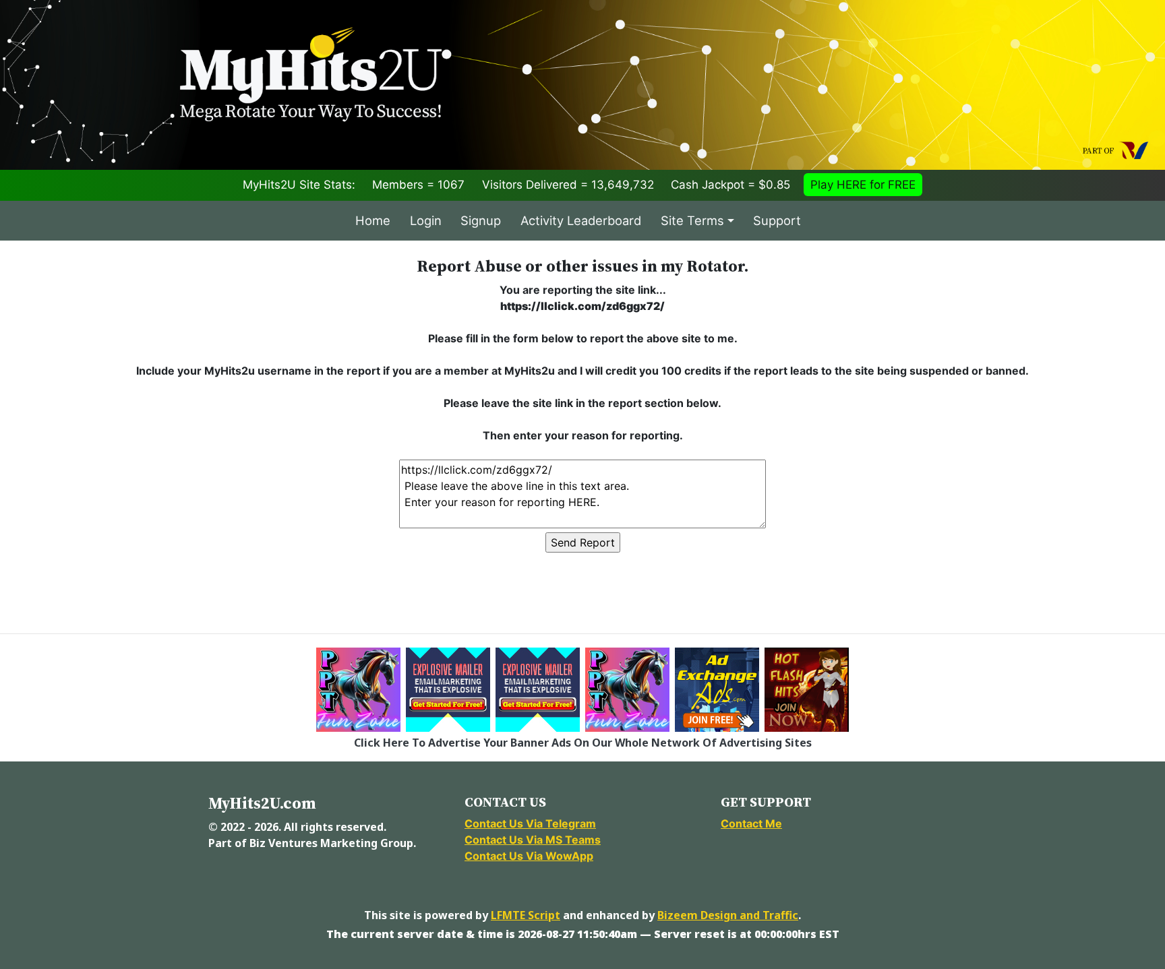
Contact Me (751, 823)
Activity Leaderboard (580, 220)
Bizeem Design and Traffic (727, 915)
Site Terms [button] (692, 220)
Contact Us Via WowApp (529, 856)
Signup (480, 220)
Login (426, 220)
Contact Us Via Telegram (530, 823)
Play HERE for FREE (863, 184)
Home (372, 220)
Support (777, 220)
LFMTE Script (525, 915)
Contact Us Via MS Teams (533, 839)
